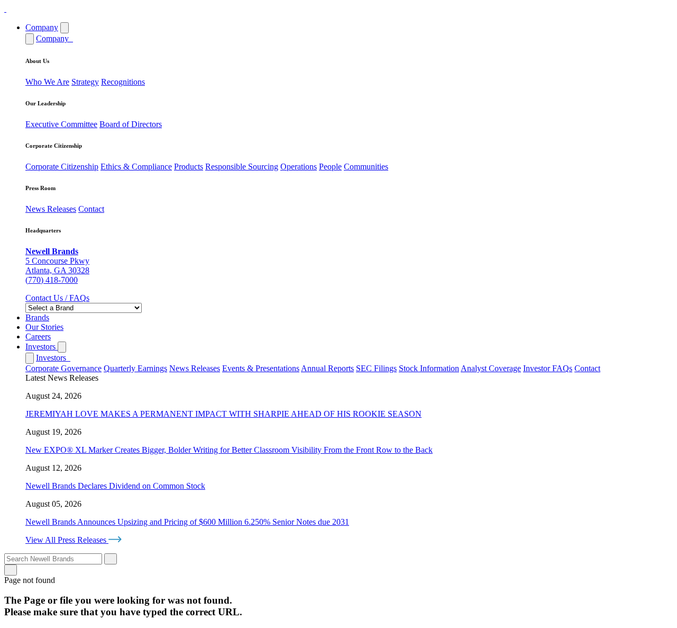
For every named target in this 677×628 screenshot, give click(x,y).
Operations (298, 166)
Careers (38, 336)
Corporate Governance (63, 368)
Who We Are (47, 81)
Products (188, 166)
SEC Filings (376, 368)
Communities (366, 166)
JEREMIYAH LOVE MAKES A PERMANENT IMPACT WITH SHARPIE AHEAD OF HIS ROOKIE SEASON (223, 413)
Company (41, 27)
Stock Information (429, 368)
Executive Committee (61, 124)
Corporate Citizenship (61, 166)
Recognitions (123, 81)
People (330, 166)
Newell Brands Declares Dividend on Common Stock (115, 485)
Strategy (85, 81)
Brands (37, 317)
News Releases (50, 208)
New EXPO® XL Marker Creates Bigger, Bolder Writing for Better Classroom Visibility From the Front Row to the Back (229, 449)
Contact (91, 208)
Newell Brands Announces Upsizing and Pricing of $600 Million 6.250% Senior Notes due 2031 (187, 521)
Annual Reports (327, 368)
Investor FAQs (547, 368)
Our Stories (44, 326)
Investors (41, 346)
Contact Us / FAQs (57, 297)
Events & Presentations (260, 368)
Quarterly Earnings (135, 368)
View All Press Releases (66, 539)
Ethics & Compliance (136, 166)
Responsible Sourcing (241, 166)
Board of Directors (130, 124)
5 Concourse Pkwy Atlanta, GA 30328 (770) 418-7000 (57, 265)
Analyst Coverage (491, 368)
